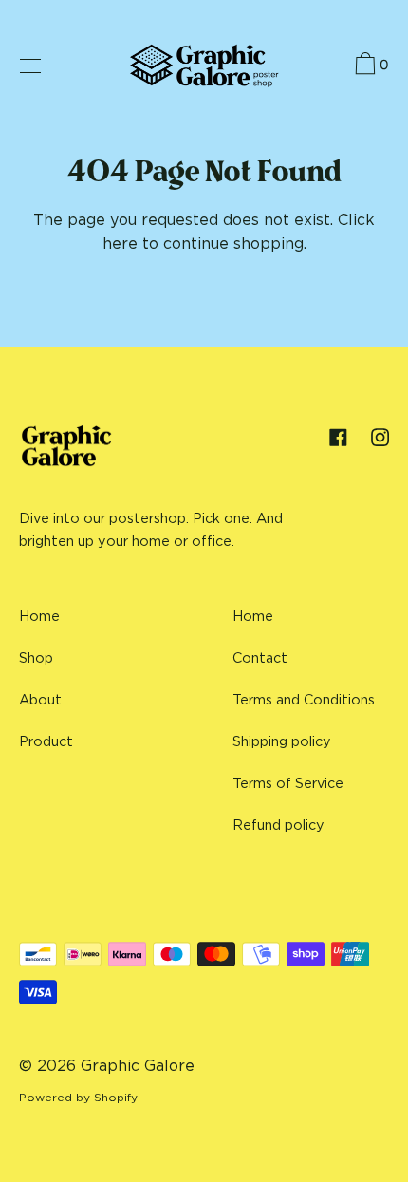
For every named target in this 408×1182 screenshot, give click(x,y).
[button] (370, 66)
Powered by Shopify (78, 1097)
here (120, 243)
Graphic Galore (138, 1065)
